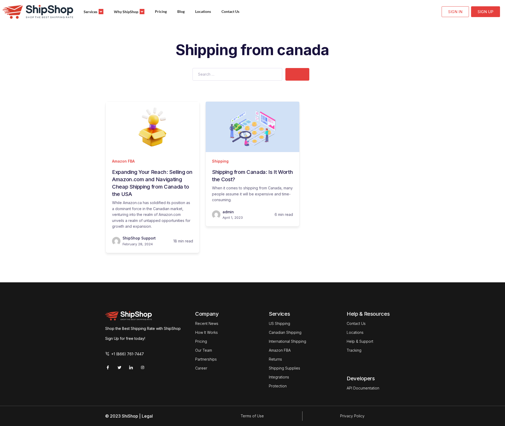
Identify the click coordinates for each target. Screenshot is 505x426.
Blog (181, 11)
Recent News (206, 323)
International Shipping (287, 341)
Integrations (279, 377)
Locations (203, 11)
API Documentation (363, 388)
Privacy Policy (352, 416)
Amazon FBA (123, 161)
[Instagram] (143, 367)
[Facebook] (108, 367)
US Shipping (279, 323)
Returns (275, 359)
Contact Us (230, 11)
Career (201, 368)
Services (90, 11)
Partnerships (206, 359)
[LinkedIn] (131, 367)
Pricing (161, 11)
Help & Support (360, 341)
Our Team (203, 350)
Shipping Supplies (284, 368)
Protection (278, 386)
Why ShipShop (126, 11)
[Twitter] (119, 367)
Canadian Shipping (285, 332)
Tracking (354, 350)
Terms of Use (252, 416)
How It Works (206, 332)
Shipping (220, 161)
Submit (297, 74)
